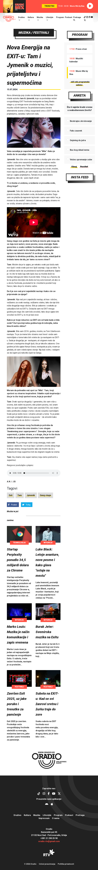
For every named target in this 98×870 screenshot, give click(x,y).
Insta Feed (79, 177)
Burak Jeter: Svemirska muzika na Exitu (47, 632)
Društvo (21, 17)
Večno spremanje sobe (81, 159)
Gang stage (45, 495)
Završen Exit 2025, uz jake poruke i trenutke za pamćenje (17, 704)
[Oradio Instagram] (87, 17)
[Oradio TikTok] (85, 17)
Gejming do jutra (78, 140)
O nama (55, 818)
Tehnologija (19, 543)
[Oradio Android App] (46, 804)
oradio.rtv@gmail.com (49, 841)
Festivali (19, 687)
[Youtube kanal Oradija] (92, 17)
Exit (10, 495)
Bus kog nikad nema (79, 150)
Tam (19, 495)
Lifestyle (49, 17)
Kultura (31, 17)
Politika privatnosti (66, 864)
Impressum (44, 818)
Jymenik (31, 495)
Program (60, 17)
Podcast (68, 17)
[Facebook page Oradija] (89, 17)
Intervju (48, 543)
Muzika (40, 17)
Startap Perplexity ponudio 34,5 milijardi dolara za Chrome (18, 559)
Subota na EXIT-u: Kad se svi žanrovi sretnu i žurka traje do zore (47, 704)
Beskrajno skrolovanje (81, 121)
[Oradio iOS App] (52, 804)
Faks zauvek (76, 131)
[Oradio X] (85, 20)
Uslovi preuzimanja (47, 864)
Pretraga (80, 815)
